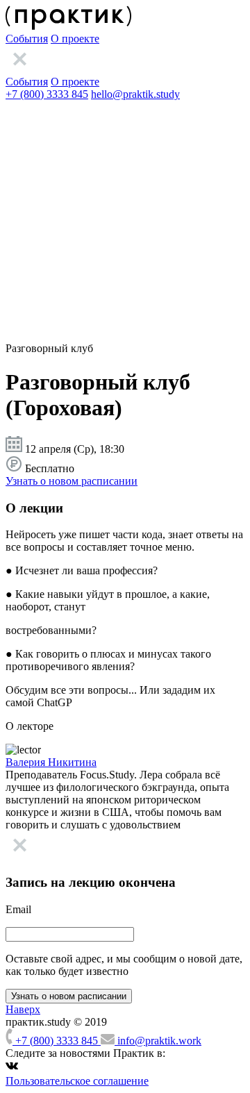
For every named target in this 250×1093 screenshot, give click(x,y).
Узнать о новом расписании (72, 481)
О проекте (75, 38)
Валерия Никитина (51, 762)
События (27, 38)
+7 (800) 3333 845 (47, 94)
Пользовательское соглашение (77, 1081)
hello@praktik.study (135, 94)
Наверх (23, 1009)
